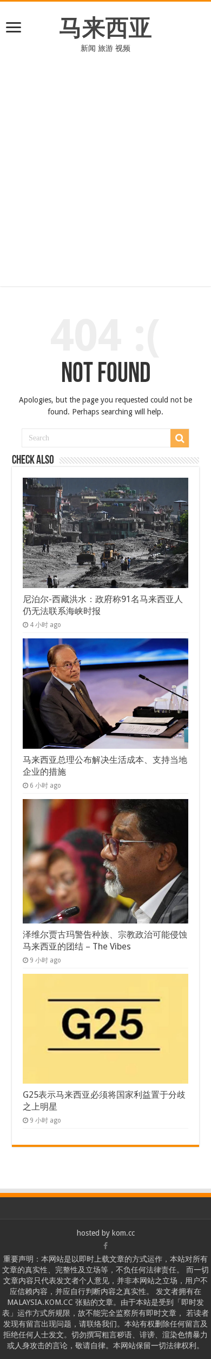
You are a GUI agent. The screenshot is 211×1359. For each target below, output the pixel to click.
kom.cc (123, 1233)
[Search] (179, 438)
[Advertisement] (105, 164)
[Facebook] (105, 1245)
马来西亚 (105, 28)
